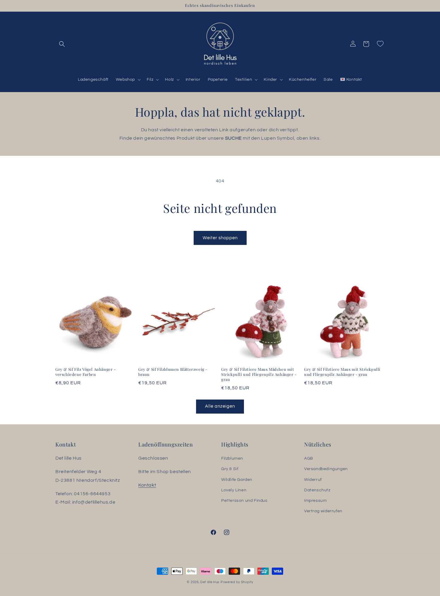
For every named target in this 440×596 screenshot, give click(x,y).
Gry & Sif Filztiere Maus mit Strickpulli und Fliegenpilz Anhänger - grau (342, 372)
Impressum (315, 501)
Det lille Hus (209, 582)
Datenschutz (317, 490)
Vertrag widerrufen (323, 511)
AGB (308, 458)
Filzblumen (232, 458)
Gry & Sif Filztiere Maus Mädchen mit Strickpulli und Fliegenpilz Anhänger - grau (259, 374)
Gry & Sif (229, 469)
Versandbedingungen (326, 469)
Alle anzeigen (220, 406)
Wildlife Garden (236, 480)
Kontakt (147, 485)
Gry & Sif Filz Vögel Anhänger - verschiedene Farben (85, 372)
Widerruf (313, 480)
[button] (62, 44)
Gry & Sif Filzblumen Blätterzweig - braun (172, 372)
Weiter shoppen (220, 238)
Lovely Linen (233, 490)
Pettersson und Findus (244, 501)
